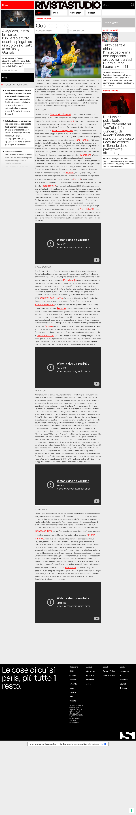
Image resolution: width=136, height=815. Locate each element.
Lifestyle (73, 684)
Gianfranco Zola (45, 335)
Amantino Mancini (45, 304)
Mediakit (90, 679)
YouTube (124, 684)
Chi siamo (90, 671)
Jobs (88, 684)
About (39, 12)
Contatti (90, 675)
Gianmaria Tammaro (10, 70)
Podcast (91, 12)
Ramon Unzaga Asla (62, 130)
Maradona (85, 154)
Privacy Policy (109, 671)
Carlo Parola (81, 139)
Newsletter (75, 12)
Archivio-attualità (43, 18)
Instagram (124, 671)
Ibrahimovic (49, 185)
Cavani (77, 179)
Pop (71, 696)
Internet (72, 679)
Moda (72, 688)
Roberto (61, 308)
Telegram (124, 688)
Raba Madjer (70, 280)
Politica (72, 692)
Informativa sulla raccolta (43, 744)
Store (55, 12)
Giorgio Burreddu (45, 31)
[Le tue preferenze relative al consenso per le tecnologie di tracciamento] (131, 810)
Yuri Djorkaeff (86, 208)
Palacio (49, 326)
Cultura (72, 675)
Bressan (70, 172)
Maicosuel (70, 567)
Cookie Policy (109, 675)
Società (72, 701)
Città (71, 671)
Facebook (124, 679)
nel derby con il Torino (51, 297)
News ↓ (5, 78)
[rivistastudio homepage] (68, 5)
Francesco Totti (43, 530)
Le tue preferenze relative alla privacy (79, 744)
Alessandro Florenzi (60, 114)
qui (72, 120)
